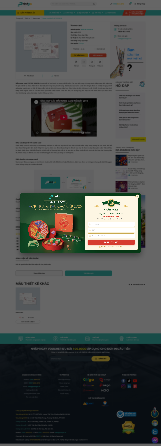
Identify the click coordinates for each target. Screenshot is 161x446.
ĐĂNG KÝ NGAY (111, 242)
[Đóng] (137, 196)
